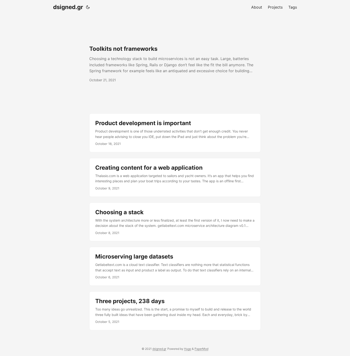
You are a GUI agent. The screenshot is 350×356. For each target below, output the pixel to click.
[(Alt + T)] (88, 7)
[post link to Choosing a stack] (175, 222)
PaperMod (201, 349)
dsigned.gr (68, 7)
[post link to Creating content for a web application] (175, 177)
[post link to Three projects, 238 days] (175, 311)
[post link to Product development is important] (175, 133)
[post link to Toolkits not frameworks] (175, 64)
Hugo (187, 349)
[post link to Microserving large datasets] (175, 266)
